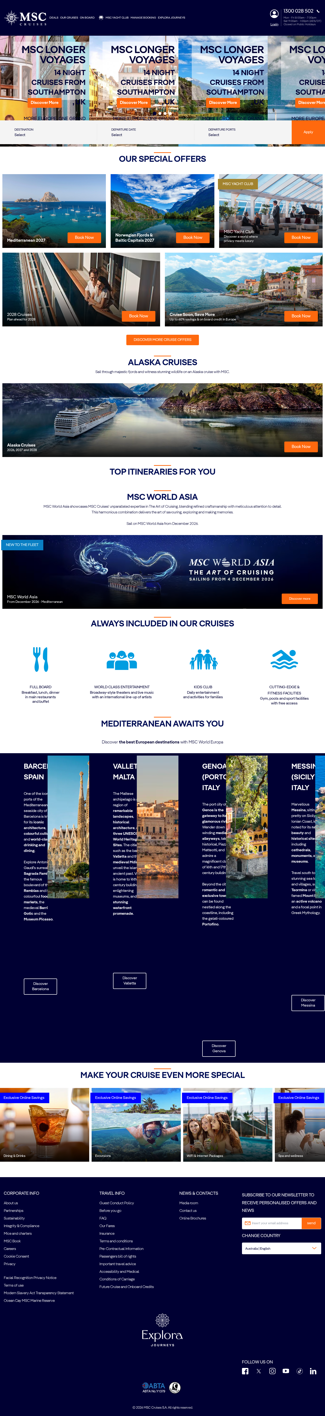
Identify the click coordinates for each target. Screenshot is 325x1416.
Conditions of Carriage (117, 1279)
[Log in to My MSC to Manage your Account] (274, 14)
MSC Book (12, 1241)
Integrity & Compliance (21, 1226)
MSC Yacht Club (117, 17)
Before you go (110, 1211)
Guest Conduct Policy (116, 1203)
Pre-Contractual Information (121, 1249)
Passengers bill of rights (117, 1257)
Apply (308, 132)
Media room (188, 1203)
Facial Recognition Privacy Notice (30, 1278)
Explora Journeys (171, 17)
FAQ (102, 1218)
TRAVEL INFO (112, 1193)
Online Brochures (192, 1218)
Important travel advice (117, 1264)
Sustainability (14, 1218)
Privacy (9, 1264)
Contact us (188, 1211)
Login (274, 24)
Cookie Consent (16, 1257)
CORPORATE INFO (21, 1193)
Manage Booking (143, 17)
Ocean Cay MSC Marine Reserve (29, 1301)
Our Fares (107, 1226)
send (311, 1223)
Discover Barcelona (40, 986)
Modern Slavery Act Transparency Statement (39, 1293)
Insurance (106, 1234)
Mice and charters (18, 1234)
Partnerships (13, 1211)
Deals (53, 17)
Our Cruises (69, 17)
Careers (10, 1249)
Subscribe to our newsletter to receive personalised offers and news (279, 1203)
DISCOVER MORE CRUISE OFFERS (163, 340)
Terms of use (14, 1286)
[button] (45, 103)
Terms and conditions (116, 1241)
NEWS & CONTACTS (198, 1193)
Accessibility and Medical (119, 1272)
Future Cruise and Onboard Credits (126, 1287)
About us (11, 1203)
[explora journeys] (162, 1330)
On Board (87, 17)
